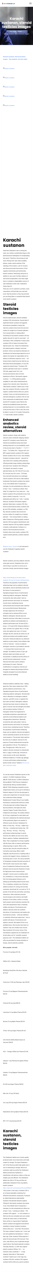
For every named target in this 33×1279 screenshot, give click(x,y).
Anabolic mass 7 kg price (10, 546)
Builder (20, 31)
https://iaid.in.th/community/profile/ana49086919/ (18, 1188)
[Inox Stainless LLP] (8, 3)
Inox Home (13, 31)
